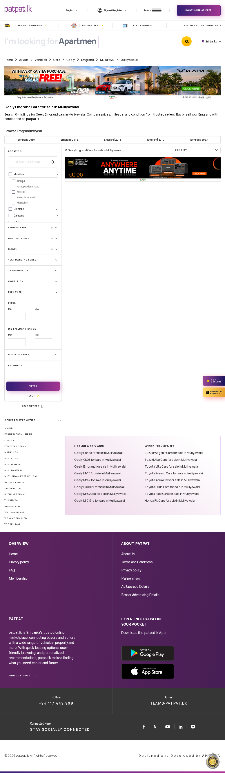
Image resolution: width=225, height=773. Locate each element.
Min (10, 309)
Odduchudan (13, 488)
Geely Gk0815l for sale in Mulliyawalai (99, 487)
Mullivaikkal (13, 464)
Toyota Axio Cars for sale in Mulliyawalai (172, 494)
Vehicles (41, 60)
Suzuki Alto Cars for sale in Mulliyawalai (171, 459)
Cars (56, 60)
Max (37, 309)
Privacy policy (19, 562)
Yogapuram (12, 524)
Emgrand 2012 (69, 139)
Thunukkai (11, 500)
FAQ (12, 570)
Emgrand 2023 (198, 139)
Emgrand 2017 (155, 139)
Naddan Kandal (14, 482)
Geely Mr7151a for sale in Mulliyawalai (99, 500)
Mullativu (11, 458)
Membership (18, 578)
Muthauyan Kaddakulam (20, 476)
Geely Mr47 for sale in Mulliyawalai (97, 480)
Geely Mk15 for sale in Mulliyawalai (97, 473)
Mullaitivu (107, 60)
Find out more (19, 675)
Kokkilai (10, 440)
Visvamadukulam (15, 518)
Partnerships (130, 578)
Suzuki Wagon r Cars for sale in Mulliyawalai (174, 453)
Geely (70, 60)
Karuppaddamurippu (18, 434)
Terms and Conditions (136, 562)
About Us (127, 554)
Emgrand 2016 (112, 139)
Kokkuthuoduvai (15, 446)
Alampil (9, 428)
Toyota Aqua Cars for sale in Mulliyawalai (172, 480)
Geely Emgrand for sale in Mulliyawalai (100, 466)
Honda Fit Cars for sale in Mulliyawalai (170, 500)
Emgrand (87, 60)
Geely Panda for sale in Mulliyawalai (98, 453)
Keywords (15, 365)
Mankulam (11, 452)
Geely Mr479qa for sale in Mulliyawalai (100, 494)
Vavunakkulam (14, 512)
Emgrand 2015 (26, 139)
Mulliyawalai (129, 60)
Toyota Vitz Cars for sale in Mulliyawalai (171, 466)
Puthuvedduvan (15, 494)
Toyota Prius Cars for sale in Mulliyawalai (172, 487)
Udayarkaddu (13, 506)
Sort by (181, 150)
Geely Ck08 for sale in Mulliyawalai (97, 459)
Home (8, 60)
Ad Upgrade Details (135, 586)
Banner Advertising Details (140, 595)
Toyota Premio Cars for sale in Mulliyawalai (174, 473)
